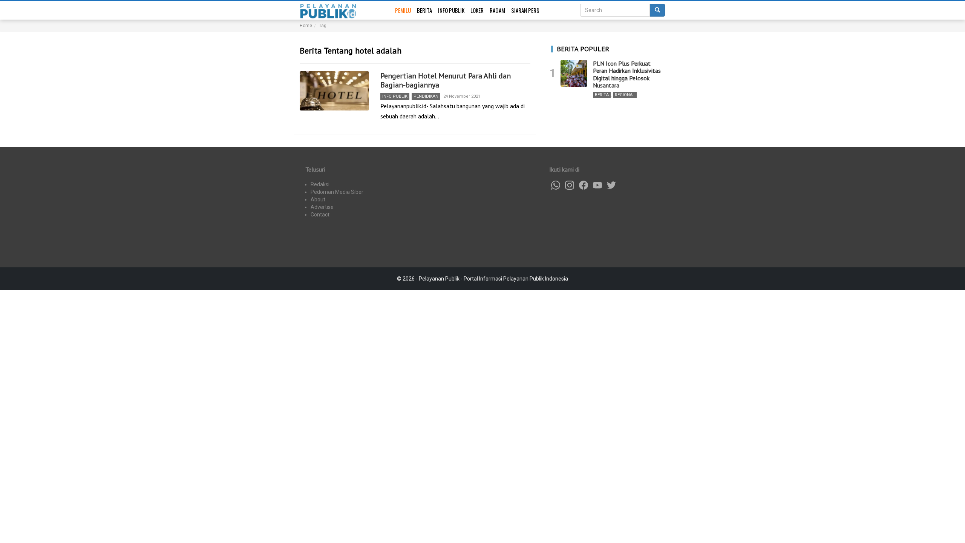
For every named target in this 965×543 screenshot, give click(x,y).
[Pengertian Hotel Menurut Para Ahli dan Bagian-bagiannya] (334, 90)
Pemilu (403, 10)
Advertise (322, 207)
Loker (477, 10)
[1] (574, 73)
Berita (424, 10)
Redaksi (320, 184)
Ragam (497, 10)
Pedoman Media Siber (337, 192)
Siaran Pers (525, 10)
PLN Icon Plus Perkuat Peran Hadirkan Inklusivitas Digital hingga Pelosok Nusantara (627, 74)
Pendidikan (426, 96)
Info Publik (451, 10)
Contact (320, 215)
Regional (625, 94)
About (318, 199)
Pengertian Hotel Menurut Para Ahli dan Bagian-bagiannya (445, 80)
